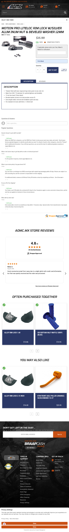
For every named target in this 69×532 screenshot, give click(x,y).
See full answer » (59, 177)
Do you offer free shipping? (8, 183)
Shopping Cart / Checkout (24, 464)
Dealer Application (41, 473)
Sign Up (59, 434)
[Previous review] (3, 274)
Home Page (23, 492)
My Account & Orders (26, 468)
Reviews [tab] (42, 81)
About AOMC (39, 460)
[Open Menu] (3, 7)
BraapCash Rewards (41, 468)
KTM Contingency (25, 494)
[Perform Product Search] (65, 12)
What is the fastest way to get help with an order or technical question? (19, 151)
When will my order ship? (7, 198)
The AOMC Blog (40, 465)
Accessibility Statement (26, 489)
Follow (2, 135)
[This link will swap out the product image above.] (17, 43)
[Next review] (66, 274)
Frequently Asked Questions (25, 474)
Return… (52, 177)
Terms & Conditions (25, 486)
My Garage (23, 470)
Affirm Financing (24, 497)
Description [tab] (28, 81)
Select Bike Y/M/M (7, 20)
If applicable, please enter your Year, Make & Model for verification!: (49, 48)
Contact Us (39, 463)
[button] (5, 148)
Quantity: (38, 65)
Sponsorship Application (43, 471)
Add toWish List (64, 70)
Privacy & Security (25, 484)
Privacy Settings (24, 502)
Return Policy (27, 177)
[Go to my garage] (27, 6)
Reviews (38, 479)
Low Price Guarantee (41, 476)
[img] (34, 247)
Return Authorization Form (26, 480)
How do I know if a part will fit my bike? (11, 133)
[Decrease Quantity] (37, 69)
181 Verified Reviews (34, 249)
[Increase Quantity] (44, 69)
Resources (23, 500)
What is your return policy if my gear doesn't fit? (13, 164)
